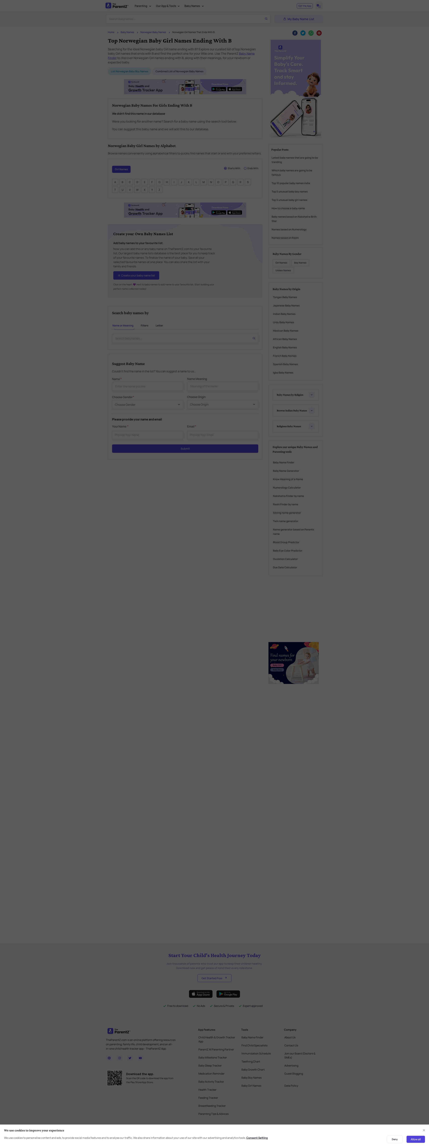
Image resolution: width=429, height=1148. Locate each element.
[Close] (296, 553)
